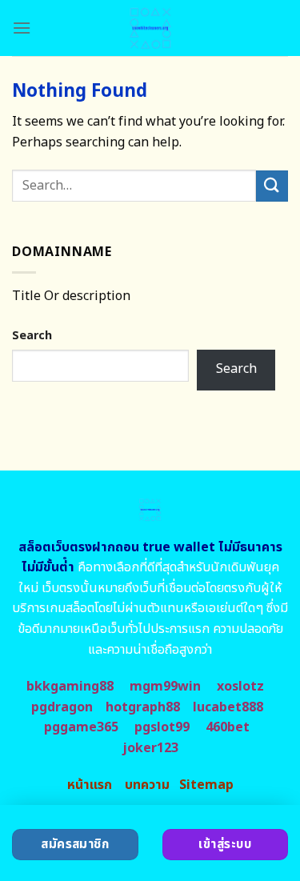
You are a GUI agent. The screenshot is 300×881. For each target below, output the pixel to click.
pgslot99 (162, 727)
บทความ (147, 785)
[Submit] (272, 186)
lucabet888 (228, 707)
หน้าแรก (89, 785)
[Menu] (21, 27)
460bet (228, 727)
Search (32, 335)
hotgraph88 (143, 707)
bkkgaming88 (70, 686)
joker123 (150, 748)
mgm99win (165, 686)
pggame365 (81, 727)
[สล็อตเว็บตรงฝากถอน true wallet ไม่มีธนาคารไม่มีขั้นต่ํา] (150, 28)
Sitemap (206, 785)
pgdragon (62, 707)
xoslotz (240, 686)
